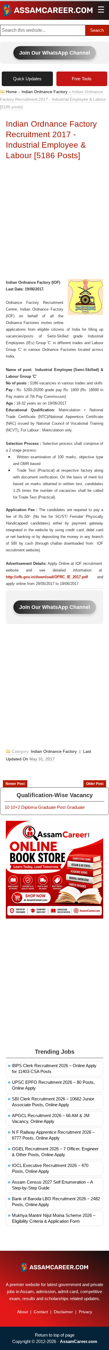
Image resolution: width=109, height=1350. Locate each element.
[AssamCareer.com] (54, 1267)
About (22, 1311)
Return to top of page (54, 1334)
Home (11, 91)
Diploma (29, 807)
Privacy (85, 1311)
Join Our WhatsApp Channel (54, 53)
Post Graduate (71, 807)
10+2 (15, 807)
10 (7, 807)
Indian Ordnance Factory (44, 91)
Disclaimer (63, 1311)
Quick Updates (27, 78)
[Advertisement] (54, 221)
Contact (41, 1311)
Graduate (47, 807)
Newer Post (15, 784)
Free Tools (82, 78)
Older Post (94, 784)
